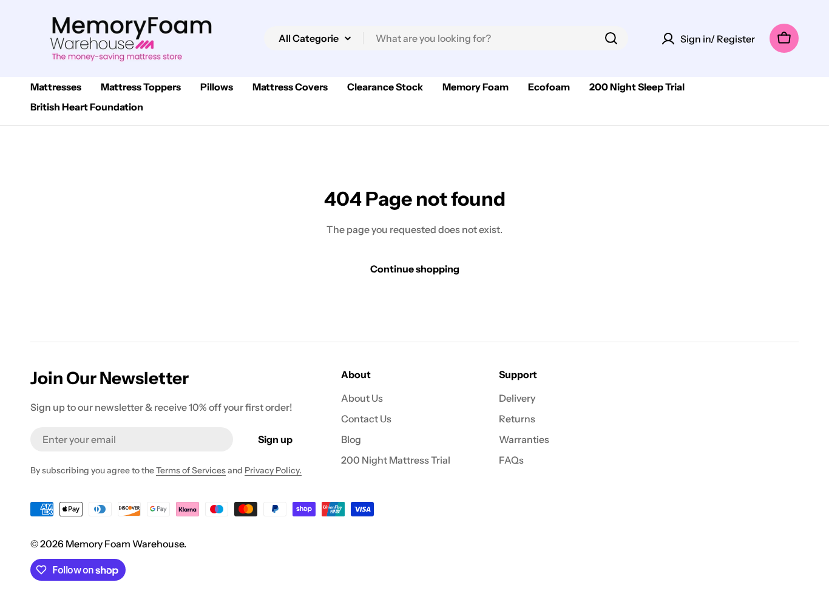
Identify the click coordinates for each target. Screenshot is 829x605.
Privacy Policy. (273, 470)
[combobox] (446, 38)
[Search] (611, 38)
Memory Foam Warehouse (125, 544)
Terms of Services (191, 470)
